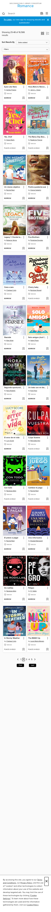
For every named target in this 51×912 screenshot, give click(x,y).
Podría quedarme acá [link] (37, 187)
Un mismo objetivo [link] (12, 187)
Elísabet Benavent (36, 541)
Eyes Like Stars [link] (10, 87)
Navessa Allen (11, 491)
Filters (6, 49)
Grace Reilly (10, 140)
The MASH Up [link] (34, 638)
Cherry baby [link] (33, 287)
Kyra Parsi (33, 391)
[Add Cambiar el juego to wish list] (47, 499)
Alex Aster (9, 341)
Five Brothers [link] (33, 237)
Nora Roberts (10, 391)
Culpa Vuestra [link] (34, 438)
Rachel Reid (10, 190)
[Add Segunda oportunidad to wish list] (23, 398)
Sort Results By (8, 42)
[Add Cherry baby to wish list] (47, 298)
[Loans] (41, 14)
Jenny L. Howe (35, 90)
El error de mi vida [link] (11, 438)
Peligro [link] (31, 588)
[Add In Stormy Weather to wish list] (23, 649)
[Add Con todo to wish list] (23, 499)
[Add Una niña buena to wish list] (47, 549)
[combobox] (20, 14)
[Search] (3, 13)
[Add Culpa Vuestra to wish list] (47, 449)
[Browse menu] (47, 13)
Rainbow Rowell (35, 290)
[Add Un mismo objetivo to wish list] (23, 198)
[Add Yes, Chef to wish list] (23, 148)
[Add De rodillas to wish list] (23, 599)
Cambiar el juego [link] (35, 488)
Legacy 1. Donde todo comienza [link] (13, 237)
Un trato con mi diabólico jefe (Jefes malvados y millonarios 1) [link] (37, 388)
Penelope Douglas (36, 240)
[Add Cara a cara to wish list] (23, 298)
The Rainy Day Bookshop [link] (37, 137)
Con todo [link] (8, 488)
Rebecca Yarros (11, 240)
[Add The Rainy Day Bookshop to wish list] (47, 148)
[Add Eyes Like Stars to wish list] (23, 98)
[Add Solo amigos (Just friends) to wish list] (47, 348)
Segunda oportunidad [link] (13, 388)
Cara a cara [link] (8, 287)
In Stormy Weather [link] (12, 638)
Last (32, 665)
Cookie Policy (32, 905)
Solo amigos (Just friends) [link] (37, 337)
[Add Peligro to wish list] (47, 599)
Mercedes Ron (35, 441)
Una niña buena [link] (35, 538)
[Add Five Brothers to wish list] (47, 248)
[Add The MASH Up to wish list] (47, 649)
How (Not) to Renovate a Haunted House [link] (37, 87)
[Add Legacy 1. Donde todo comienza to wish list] (23, 248)
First (20, 665)
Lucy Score (10, 441)
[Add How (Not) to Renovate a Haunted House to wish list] (47, 98)
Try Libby (8, 19)
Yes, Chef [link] (8, 137)
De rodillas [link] (8, 588)
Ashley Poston (11, 90)
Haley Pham (34, 341)
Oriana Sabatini (35, 190)
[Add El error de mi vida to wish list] (23, 449)
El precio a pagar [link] (11, 538)
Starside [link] (7, 337)
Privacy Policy (26, 883)
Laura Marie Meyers (37, 641)
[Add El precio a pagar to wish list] (23, 549)
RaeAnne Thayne (36, 140)
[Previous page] (17, 659)
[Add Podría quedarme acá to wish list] (47, 198)
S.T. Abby (33, 591)
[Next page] (34, 659)
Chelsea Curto (11, 290)
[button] (42, 34)
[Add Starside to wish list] (23, 348)
